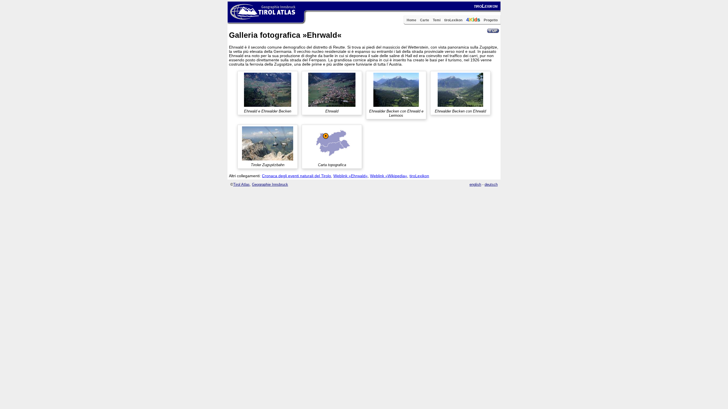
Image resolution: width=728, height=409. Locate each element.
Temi (436, 20)
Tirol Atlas (241, 184)
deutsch (491, 184)
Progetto (491, 20)
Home (411, 20)
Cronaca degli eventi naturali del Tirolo (296, 176)
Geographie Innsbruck (270, 184)
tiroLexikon (453, 20)
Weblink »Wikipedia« (388, 176)
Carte (424, 20)
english (475, 184)
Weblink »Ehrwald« (350, 176)
